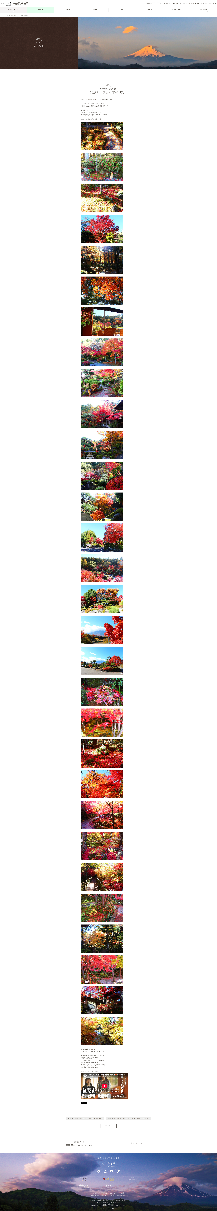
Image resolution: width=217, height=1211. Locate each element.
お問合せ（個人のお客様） (99, 1195)
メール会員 (191, 3)
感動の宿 (41, 10)
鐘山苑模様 (13, 15)
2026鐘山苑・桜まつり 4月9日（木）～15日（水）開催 (131, 1118)
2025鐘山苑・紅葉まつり (92, 99)
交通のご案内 (176, 10)
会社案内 (95, 1193)
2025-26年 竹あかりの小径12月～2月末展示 (88, 1118)
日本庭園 (149, 10)
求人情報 (122, 1193)
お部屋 (95, 10)
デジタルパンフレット (108, 1193)
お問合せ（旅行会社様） (118, 1195)
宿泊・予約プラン (13, 10)
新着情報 (8, 15)
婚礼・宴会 (203, 10)
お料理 (67, 10)
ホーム (3, 15)
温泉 (122, 10)
